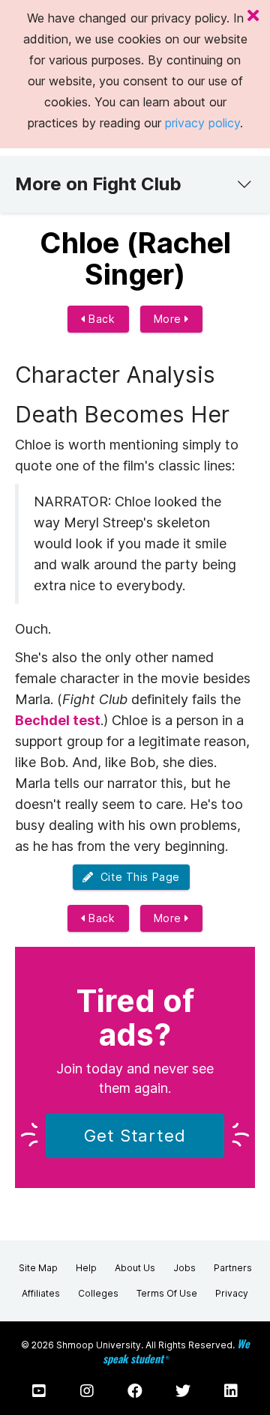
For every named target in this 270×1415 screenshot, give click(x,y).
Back (101, 318)
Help (86, 1267)
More (169, 318)
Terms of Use (166, 1293)
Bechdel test (57, 720)
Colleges (98, 1293)
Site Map (38, 1267)
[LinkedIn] (231, 1391)
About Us (135, 1267)
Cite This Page (137, 876)
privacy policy (202, 122)
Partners (233, 1267)
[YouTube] (39, 1391)
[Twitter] (183, 1391)
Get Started (135, 1135)
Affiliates (41, 1293)
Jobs (184, 1267)
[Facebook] (135, 1391)
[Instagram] (87, 1391)
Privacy (231, 1293)
